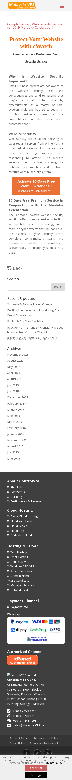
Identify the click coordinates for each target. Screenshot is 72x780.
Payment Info (19, 607)
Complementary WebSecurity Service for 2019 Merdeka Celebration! (34, 26)
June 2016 (13, 416)
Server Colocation (21, 571)
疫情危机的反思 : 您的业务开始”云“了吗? (32, 338)
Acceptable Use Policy (46, 738)
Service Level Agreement (44, 742)
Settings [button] (36, 775)
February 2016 (16, 428)
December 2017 (17, 397)
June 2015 (13, 458)
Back (17, 268)
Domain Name (20, 576)
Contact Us (17, 492)
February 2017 (16, 403)
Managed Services (22, 585)
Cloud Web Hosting (22, 521)
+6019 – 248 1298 (24, 716)
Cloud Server (18, 526)
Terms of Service (19, 738)
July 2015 (13, 452)
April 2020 (13, 373)
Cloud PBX (17, 531)
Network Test (19, 590)
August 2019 (15, 379)
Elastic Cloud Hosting (24, 516)
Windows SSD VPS (22, 566)
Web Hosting (18, 552)
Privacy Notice (17, 742)
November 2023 (17, 354)
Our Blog (16, 497)
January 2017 (15, 409)
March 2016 (15, 422)
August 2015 (15, 446)
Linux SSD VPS (19, 561)
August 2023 (15, 360)
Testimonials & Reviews (25, 501)
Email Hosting (19, 557)
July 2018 (13, 391)
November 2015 (17, 440)
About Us (16, 487)
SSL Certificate (19, 580)
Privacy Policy (53, 763)
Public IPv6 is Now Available (25, 321)
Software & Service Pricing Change (29, 304)
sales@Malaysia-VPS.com (29, 725)
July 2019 (13, 385)
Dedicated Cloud (21, 535)
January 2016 (15, 434)
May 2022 (13, 367)
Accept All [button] (36, 768)
